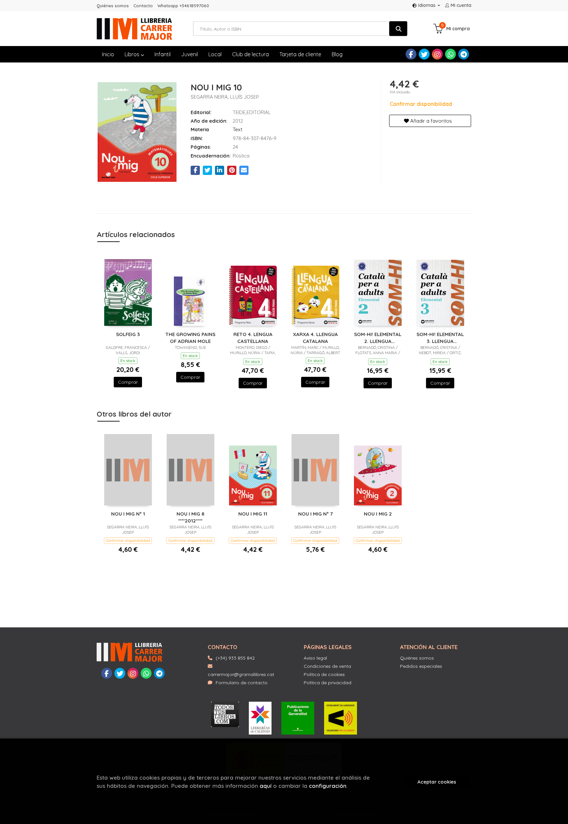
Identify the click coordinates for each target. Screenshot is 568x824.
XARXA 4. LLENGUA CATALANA (315, 337)
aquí (266, 785)
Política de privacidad (327, 683)
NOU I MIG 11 (252, 514)
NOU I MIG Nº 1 (128, 514)
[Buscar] (398, 28)
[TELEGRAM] (463, 54)
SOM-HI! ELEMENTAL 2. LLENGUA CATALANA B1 (377, 337)
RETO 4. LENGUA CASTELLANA (252, 337)
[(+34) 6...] (450, 54)
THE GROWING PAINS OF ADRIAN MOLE (190, 337)
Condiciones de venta (327, 666)
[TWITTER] (424, 54)
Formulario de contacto (242, 683)
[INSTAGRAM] (437, 54)
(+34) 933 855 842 (235, 658)
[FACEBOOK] (411, 54)
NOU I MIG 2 (378, 514)
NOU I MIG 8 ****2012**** (190, 517)
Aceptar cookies (436, 782)
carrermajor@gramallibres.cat (241, 674)
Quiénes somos (113, 5)
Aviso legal (315, 658)
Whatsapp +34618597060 (183, 5)
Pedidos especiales (421, 666)
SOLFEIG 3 (128, 334)
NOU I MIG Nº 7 (315, 514)
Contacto (143, 5)
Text (237, 129)
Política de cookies (324, 674)
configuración (327, 785)
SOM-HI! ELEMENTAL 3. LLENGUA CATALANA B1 (440, 337)
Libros (133, 54)
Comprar (128, 382)
